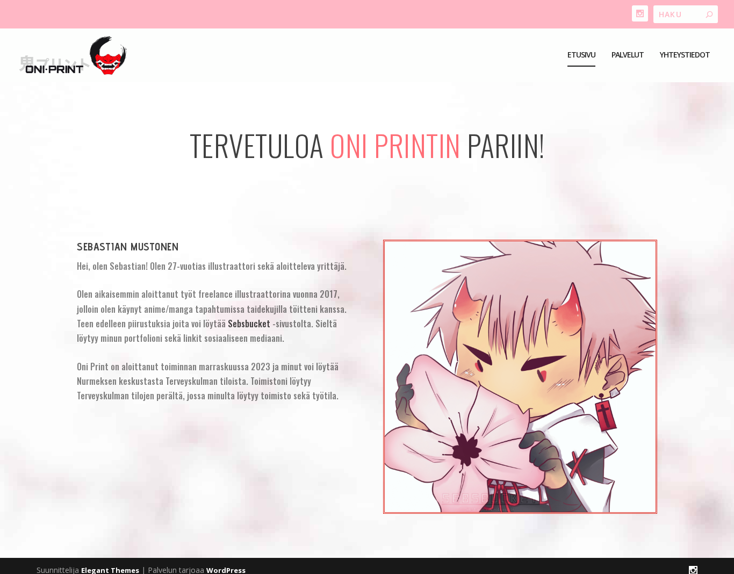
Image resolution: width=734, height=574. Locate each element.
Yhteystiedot (685, 55)
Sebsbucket (249, 323)
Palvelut (627, 55)
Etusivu (581, 55)
